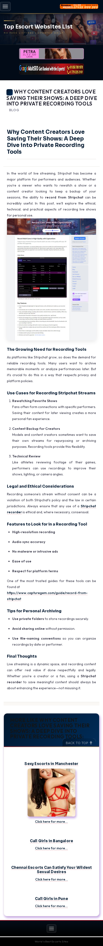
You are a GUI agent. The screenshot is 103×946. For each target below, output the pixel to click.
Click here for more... (51, 821)
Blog (14, 110)
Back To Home (86, 116)
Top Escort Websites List (38, 27)
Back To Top (77, 743)
